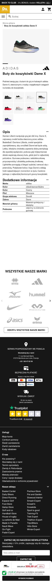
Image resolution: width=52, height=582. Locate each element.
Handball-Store (9, 513)
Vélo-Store (32, 526)
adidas (11, 68)
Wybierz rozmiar (26, 578)
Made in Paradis (10, 522)
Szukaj (15, 16)
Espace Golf (8, 500)
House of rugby (9, 516)
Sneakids (31, 507)
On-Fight (6, 529)
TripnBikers (32, 522)
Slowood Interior (35, 497)
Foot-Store (7, 503)
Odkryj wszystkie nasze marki (26, 329)
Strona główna (9, 23)
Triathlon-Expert (34, 519)
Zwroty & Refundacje (12, 468)
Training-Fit (32, 513)
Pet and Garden (34, 494)
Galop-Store (8, 507)
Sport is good (33, 510)
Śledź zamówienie (11, 442)
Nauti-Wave (7, 526)
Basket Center (9, 491)
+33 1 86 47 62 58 (26, 361)
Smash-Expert (34, 500)
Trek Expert (32, 516)
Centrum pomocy (10, 439)
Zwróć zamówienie (26, 402)
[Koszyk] (49, 9)
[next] (50, 301)
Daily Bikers (8, 494)
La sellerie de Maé (11, 519)
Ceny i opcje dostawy (12, 477)
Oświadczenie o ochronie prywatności (20, 480)
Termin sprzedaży (10, 465)
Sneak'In (31, 503)
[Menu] (3, 16)
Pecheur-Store (34, 491)
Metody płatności (10, 474)
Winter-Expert (33, 529)
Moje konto (7, 436)
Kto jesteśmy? (8, 458)
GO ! (48, 2)
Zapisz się (26, 559)
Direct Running (9, 497)
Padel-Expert (8, 532)
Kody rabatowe (9, 449)
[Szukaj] (9, 16)
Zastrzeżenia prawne (12, 471)
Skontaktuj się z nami (26, 353)
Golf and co (7, 510)
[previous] (2, 301)
